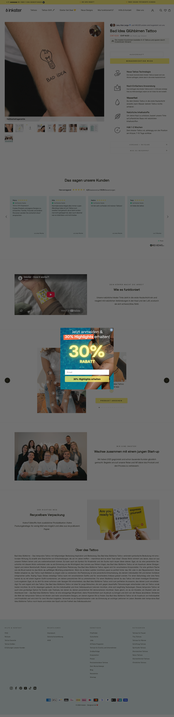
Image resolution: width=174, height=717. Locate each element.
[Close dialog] (111, 330)
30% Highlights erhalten (87, 379)
